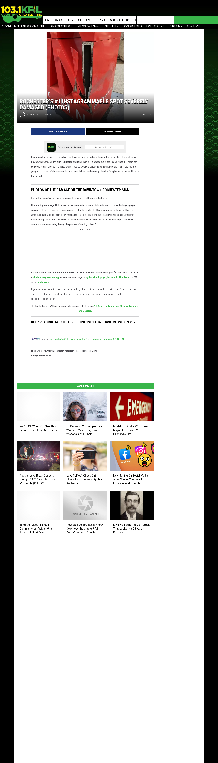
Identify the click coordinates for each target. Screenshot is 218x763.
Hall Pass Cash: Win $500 (89, 26)
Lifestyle (47, 356)
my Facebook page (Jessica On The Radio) (107, 277)
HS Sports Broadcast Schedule (29, 26)
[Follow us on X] (162, 20)
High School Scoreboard (60, 26)
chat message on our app (46, 277)
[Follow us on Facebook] (155, 20)
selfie (94, 351)
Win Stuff (115, 20)
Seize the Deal (112, 26)
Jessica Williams (32, 115)
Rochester (86, 351)
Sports (90, 20)
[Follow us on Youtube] (170, 20)
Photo (78, 351)
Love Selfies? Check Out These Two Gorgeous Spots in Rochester (84, 479)
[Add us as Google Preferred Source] (147, 20)
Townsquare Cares (132, 26)
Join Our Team (175, 26)
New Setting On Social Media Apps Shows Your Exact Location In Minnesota (130, 479)
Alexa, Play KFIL (194, 26)
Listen (70, 20)
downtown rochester (54, 351)
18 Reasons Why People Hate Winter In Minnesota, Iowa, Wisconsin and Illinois (84, 430)
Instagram (69, 351)
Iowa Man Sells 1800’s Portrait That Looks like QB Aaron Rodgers (131, 528)
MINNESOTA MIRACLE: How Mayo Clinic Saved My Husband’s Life (130, 430)
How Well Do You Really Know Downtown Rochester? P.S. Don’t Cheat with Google (84, 528)
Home (47, 20)
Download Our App (155, 26)
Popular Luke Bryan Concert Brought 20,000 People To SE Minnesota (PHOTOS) (37, 479)
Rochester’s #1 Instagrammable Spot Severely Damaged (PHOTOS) (87, 339)
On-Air (58, 20)
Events (101, 20)
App (79, 20)
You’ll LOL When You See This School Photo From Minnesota (38, 428)
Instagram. (43, 281)
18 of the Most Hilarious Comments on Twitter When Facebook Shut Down (36, 528)
